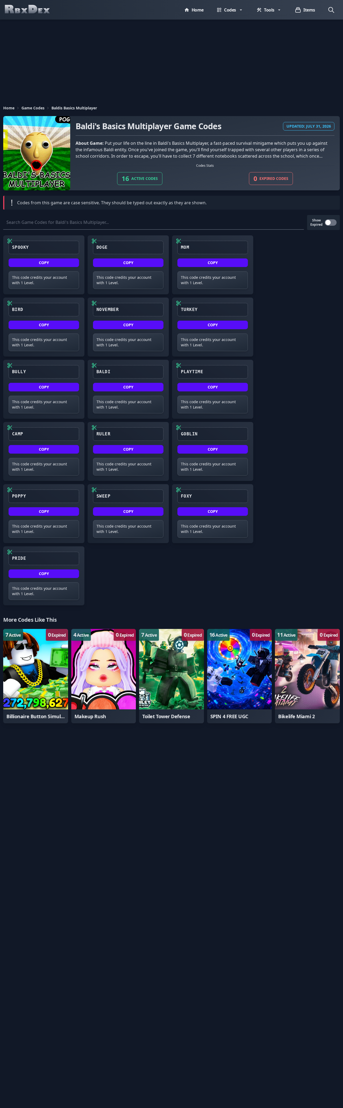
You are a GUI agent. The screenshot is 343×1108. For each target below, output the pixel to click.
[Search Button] (331, 10)
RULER (103, 433)
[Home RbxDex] (32, 10)
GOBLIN (189, 433)
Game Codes (32, 107)
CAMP (17, 433)
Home (8, 107)
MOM (185, 247)
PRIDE (19, 558)
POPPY (19, 496)
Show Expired (316, 222)
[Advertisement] (171, 59)
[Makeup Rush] (103, 676)
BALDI (103, 371)
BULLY (19, 371)
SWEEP (103, 496)
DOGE (102, 247)
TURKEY (189, 309)
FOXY (186, 496)
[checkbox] (331, 222)
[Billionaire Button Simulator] (35, 676)
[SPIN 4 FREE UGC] (239, 676)
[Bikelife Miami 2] (307, 676)
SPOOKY (20, 247)
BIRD (17, 309)
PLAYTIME (192, 371)
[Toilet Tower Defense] (171, 676)
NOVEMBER (107, 309)
